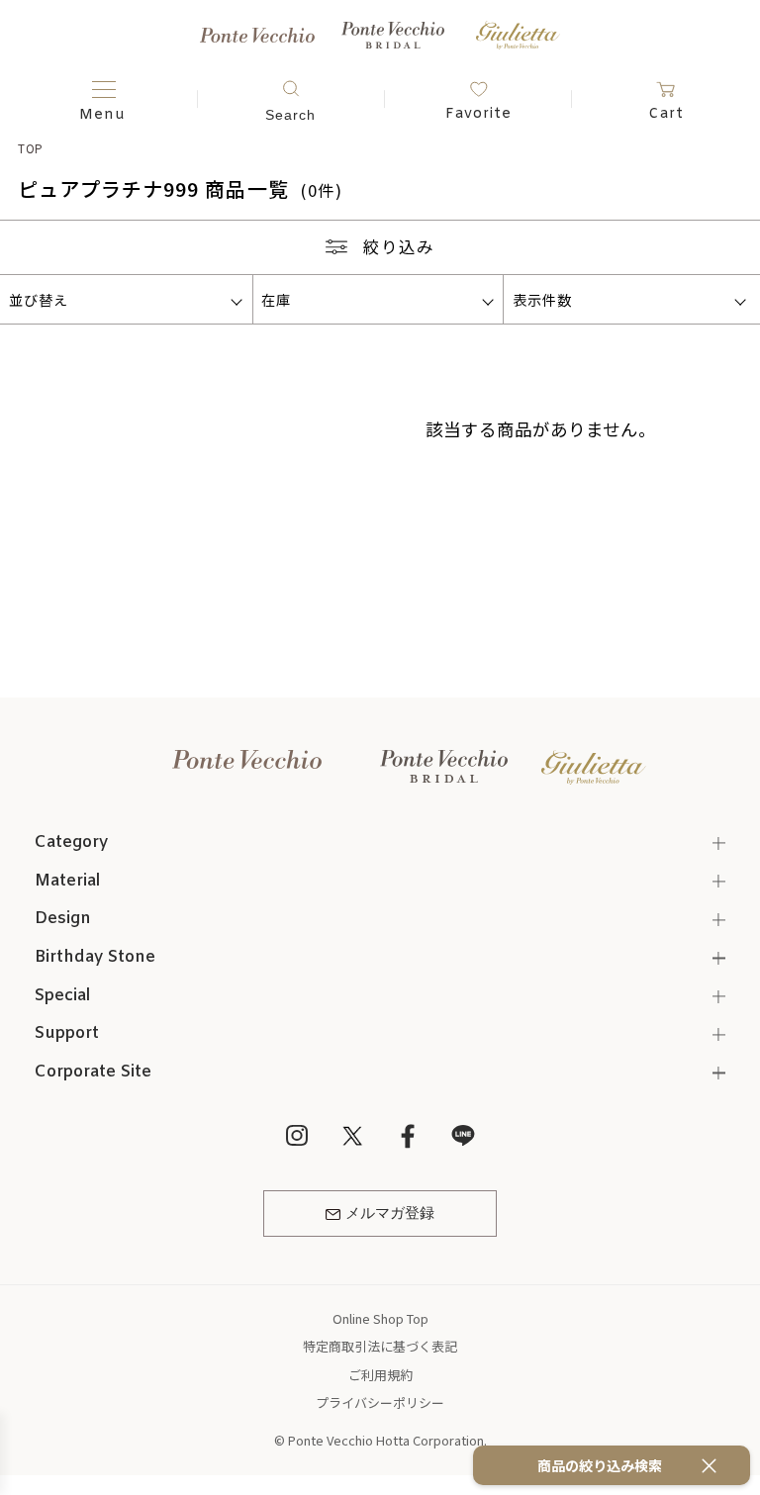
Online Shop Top (380, 1318)
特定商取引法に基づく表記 (380, 1346)
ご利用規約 (380, 1374)
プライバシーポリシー (380, 1402)
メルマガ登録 (389, 1214)
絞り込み (398, 246)
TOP (31, 148)
